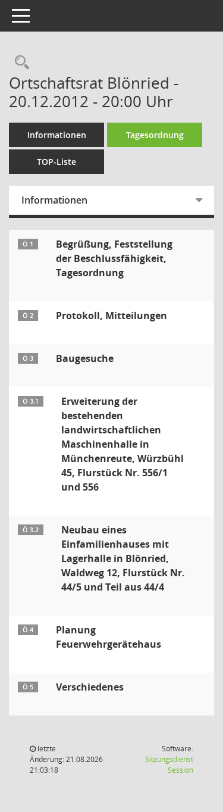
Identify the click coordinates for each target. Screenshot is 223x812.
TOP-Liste (56, 161)
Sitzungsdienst (169, 764)
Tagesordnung (155, 134)
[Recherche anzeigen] (19, 63)
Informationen (56, 134)
